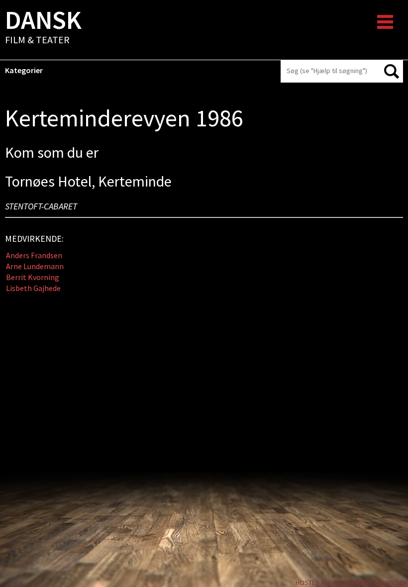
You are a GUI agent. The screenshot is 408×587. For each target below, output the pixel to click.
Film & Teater (43, 28)
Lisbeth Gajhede (33, 288)
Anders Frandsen (34, 255)
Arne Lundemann (35, 266)
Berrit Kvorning (32, 277)
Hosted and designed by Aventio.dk (352, 582)
